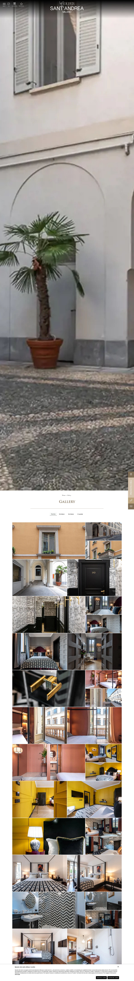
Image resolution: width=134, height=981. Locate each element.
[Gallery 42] (94, 577)
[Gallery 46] (39, 651)
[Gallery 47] (94, 651)
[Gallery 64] (103, 901)
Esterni (62, 514)
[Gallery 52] (94, 725)
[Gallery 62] (94, 873)
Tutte (53, 514)
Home (63, 495)
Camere (80, 514)
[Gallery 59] (103, 827)
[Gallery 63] (48, 910)
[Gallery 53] (48, 762)
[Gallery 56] (39, 799)
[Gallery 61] (39, 873)
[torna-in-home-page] (67, 7)
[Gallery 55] (103, 772)
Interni (71, 514)
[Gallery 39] (103, 531)
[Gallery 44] (103, 605)
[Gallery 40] (103, 550)
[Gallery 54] (103, 753)
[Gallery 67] (94, 947)
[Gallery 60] (103, 845)
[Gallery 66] (39, 947)
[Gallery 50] (103, 698)
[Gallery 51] (39, 725)
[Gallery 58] (48, 836)
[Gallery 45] (103, 624)
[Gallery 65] (103, 919)
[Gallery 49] (103, 679)
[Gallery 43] (48, 614)
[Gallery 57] (94, 799)
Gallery (69, 495)
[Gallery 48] (48, 688)
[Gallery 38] (48, 540)
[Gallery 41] (39, 577)
